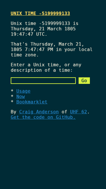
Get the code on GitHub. (43, 117)
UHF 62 (78, 111)
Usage (23, 91)
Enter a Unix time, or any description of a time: (46, 67)
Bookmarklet (31, 102)
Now (20, 96)
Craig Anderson (39, 111)
